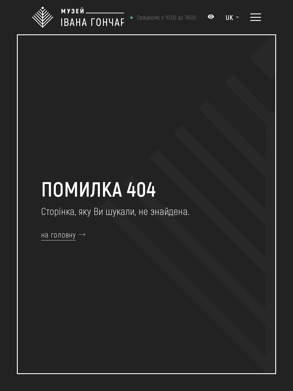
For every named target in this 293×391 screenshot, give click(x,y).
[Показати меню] (255, 17)
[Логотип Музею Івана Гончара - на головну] (78, 17)
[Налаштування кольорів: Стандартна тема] (210, 17)
